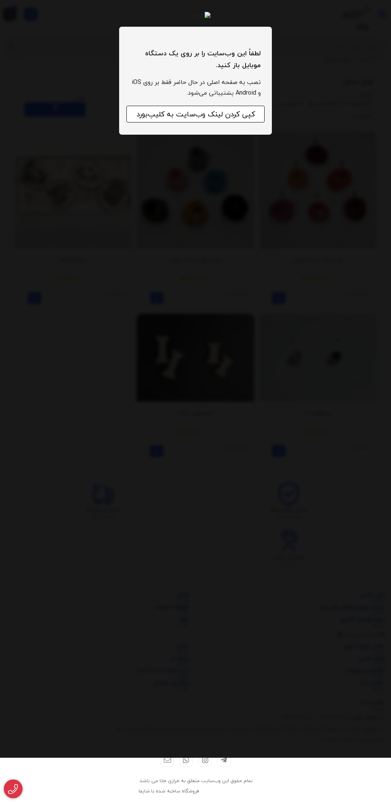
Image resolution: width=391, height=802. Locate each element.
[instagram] (205, 760)
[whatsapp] (186, 760)
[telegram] (223, 760)
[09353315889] (13, 789)
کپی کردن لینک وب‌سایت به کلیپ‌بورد (195, 114)
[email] (167, 760)
